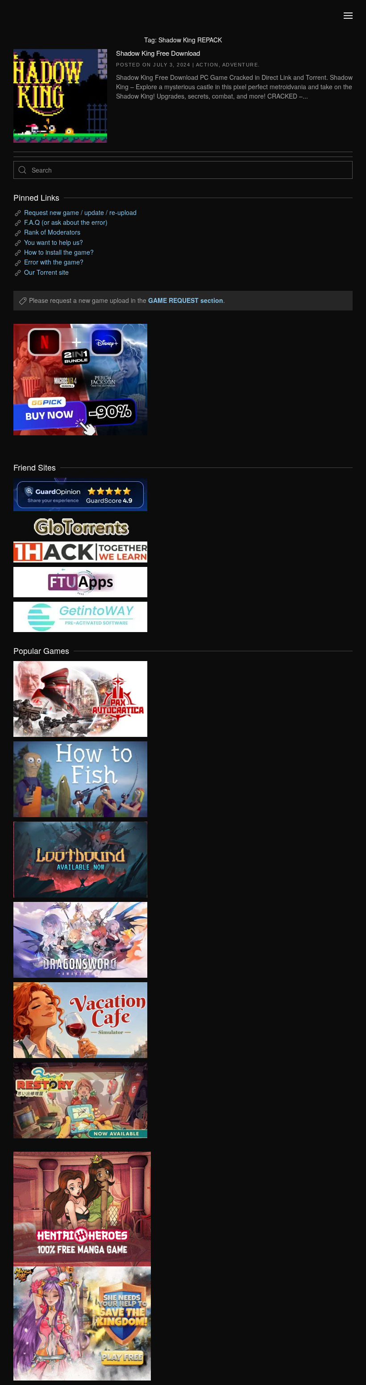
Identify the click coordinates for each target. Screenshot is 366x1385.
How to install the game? (59, 252)
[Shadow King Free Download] (60, 94)
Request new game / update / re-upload (80, 212)
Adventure (240, 64)
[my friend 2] (80, 525)
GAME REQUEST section (185, 300)
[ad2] (75, 1209)
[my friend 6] (80, 581)
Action (207, 64)
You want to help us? (53, 242)
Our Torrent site (46, 272)
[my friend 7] (80, 616)
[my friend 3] (80, 550)
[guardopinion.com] (80, 493)
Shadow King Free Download (158, 53)
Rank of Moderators (52, 231)
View (80, 697)
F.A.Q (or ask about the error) (66, 222)
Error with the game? (53, 261)
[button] (348, 15)
